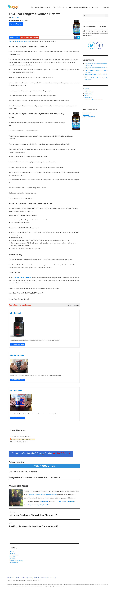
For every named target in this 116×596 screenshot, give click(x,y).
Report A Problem (87, 113)
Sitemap (86, 95)
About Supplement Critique (78, 7)
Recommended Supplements (40, 7)
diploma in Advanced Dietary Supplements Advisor (42, 494)
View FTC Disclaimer (41, 577)
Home (11, 41)
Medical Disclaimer (14, 555)
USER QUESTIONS (14, 37)
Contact (106, 7)
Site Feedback (86, 114)
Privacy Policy (88, 93)
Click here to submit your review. (22, 439)
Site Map (53, 577)
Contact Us (12, 553)
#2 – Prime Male (17, 355)
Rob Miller (15, 18)
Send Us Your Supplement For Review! (94, 99)
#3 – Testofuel (16, 391)
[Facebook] (75, 37)
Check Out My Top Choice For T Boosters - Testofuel (41, 454)
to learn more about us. (91, 39)
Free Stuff (95, 7)
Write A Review (16, 24)
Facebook (65, 501)
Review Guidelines (14, 562)
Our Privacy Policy (26, 577)
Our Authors (12, 558)
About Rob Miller (13, 577)
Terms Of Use (13, 557)
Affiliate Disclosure (89, 92)
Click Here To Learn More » (17, 344)
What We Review (58, 7)
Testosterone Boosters (22, 41)
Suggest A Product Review (89, 116)
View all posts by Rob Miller (41, 505)
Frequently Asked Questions (16, 560)
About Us (12, 551)
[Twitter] (78, 37)
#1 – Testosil (15, 313)
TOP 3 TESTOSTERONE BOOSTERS (29, 37)
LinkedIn (71, 501)
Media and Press (88, 97)
